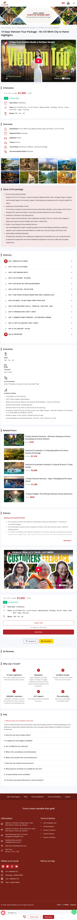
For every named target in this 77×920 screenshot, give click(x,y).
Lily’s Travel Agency (13, 797)
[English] (64, 3)
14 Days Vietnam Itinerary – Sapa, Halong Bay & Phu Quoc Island (48, 479)
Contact (67, 797)
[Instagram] (12, 866)
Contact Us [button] (32, 641)
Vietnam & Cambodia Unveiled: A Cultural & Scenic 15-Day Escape (49, 465)
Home (3, 27)
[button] (41, 261)
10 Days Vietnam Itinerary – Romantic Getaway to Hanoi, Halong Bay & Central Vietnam (48, 437)
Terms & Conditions (54, 797)
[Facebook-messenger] (8, 866)
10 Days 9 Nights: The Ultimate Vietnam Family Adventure (49, 494)
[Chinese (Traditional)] (62, 3)
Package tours (10, 27)
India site (73, 904)
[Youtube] (17, 866)
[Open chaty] (3, 913)
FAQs (25, 797)
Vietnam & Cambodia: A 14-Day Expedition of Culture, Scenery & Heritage (47, 451)
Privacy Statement (37, 797)
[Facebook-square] (3, 866)
